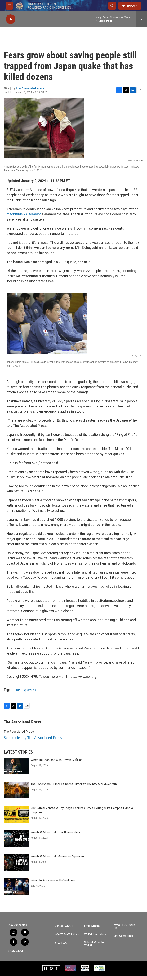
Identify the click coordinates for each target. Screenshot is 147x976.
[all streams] (141, 19)
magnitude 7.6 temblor (24, 214)
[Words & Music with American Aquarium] (16, 862)
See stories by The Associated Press (33, 737)
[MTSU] (85, 968)
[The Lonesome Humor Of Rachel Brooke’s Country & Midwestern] (16, 790)
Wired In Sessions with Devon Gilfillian (56, 760)
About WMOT (63, 943)
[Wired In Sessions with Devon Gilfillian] (16, 766)
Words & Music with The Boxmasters (55, 832)
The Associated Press (30, 88)
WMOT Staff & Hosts (67, 934)
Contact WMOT (64, 926)
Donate (131, 6)
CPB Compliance (124, 935)
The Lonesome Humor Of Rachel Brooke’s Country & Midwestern (74, 784)
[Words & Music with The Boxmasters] (16, 838)
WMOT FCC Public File (124, 927)
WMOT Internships (95, 934)
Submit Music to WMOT (94, 944)
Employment (92, 926)
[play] (10, 19)
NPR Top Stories (26, 690)
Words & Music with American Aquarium (57, 856)
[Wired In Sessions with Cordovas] (16, 886)
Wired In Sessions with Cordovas (53, 880)
